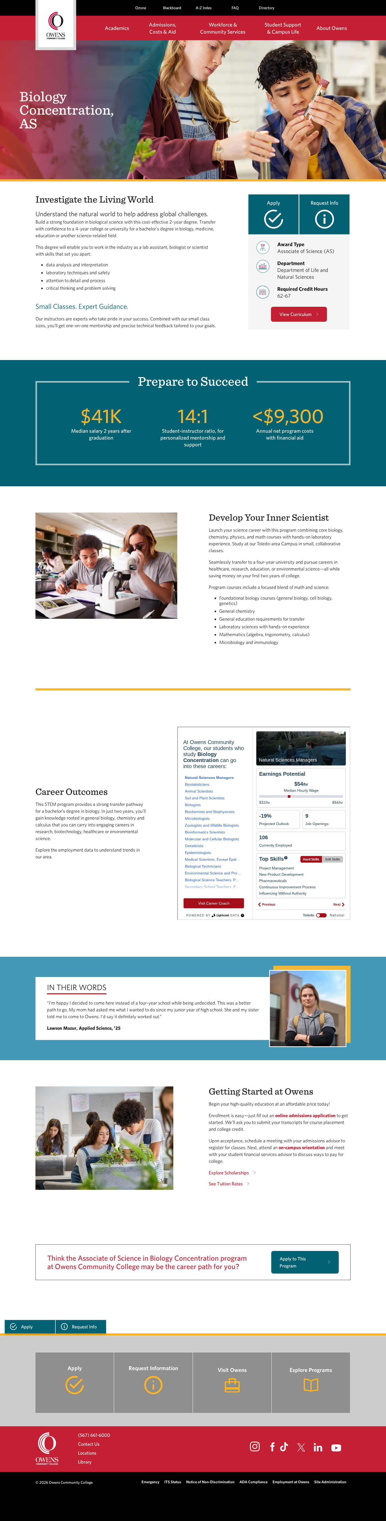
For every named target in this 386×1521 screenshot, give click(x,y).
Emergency (150, 1482)
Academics (117, 28)
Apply (273, 203)
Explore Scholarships (229, 1172)
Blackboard (172, 8)
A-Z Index (204, 8)
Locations (87, 1453)
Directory (266, 8)
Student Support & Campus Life (283, 28)
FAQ (235, 8)
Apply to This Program (293, 1262)
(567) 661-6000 (94, 1435)
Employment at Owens (291, 1482)
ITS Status (172, 1482)
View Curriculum (295, 314)
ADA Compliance (253, 1482)
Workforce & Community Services (223, 28)
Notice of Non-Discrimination (210, 1482)
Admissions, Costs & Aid (162, 28)
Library (85, 1462)
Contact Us (89, 1444)
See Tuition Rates (226, 1183)
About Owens (331, 28)
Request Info (324, 203)
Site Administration (330, 1482)
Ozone (140, 8)
